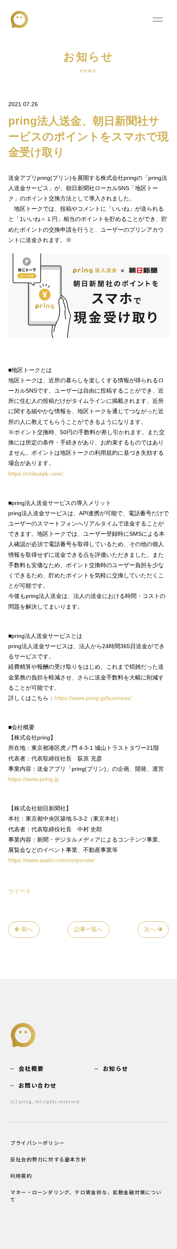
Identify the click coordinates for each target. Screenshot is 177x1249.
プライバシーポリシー (37, 1142)
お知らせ (115, 1068)
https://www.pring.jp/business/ (92, 698)
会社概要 (31, 1068)
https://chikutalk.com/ (35, 473)
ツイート (19, 891)
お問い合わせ (37, 1085)
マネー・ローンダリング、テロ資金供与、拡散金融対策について (86, 1196)
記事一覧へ (88, 929)
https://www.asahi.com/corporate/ (51, 860)
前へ (26, 929)
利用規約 (21, 1175)
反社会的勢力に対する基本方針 (48, 1159)
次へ (150, 929)
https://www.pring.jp (33, 779)
